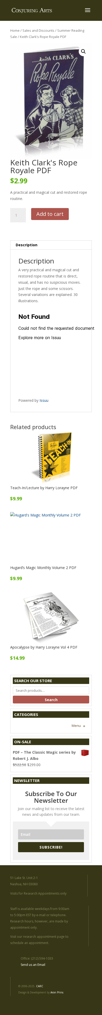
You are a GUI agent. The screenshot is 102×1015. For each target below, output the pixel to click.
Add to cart (50, 213)
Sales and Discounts (38, 30)
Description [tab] (26, 244)
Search (51, 699)
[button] (83, 51)
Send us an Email (33, 964)
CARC (39, 986)
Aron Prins (56, 992)
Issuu (43, 400)
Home (15, 30)
